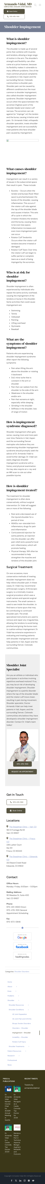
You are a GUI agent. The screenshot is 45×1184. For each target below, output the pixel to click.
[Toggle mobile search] (35, 5)
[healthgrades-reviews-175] (22, 953)
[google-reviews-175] (22, 933)
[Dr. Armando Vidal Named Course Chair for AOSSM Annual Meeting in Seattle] (9, 1089)
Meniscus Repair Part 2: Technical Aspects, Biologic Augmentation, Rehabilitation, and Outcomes (19, 1143)
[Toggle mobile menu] (40, 5)
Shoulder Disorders (21, 971)
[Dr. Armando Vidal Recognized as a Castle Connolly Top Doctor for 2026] (18, 1089)
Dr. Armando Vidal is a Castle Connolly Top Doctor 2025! (8, 1142)
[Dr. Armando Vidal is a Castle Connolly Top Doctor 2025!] (9, 1127)
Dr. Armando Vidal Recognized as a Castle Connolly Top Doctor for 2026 (18, 1106)
